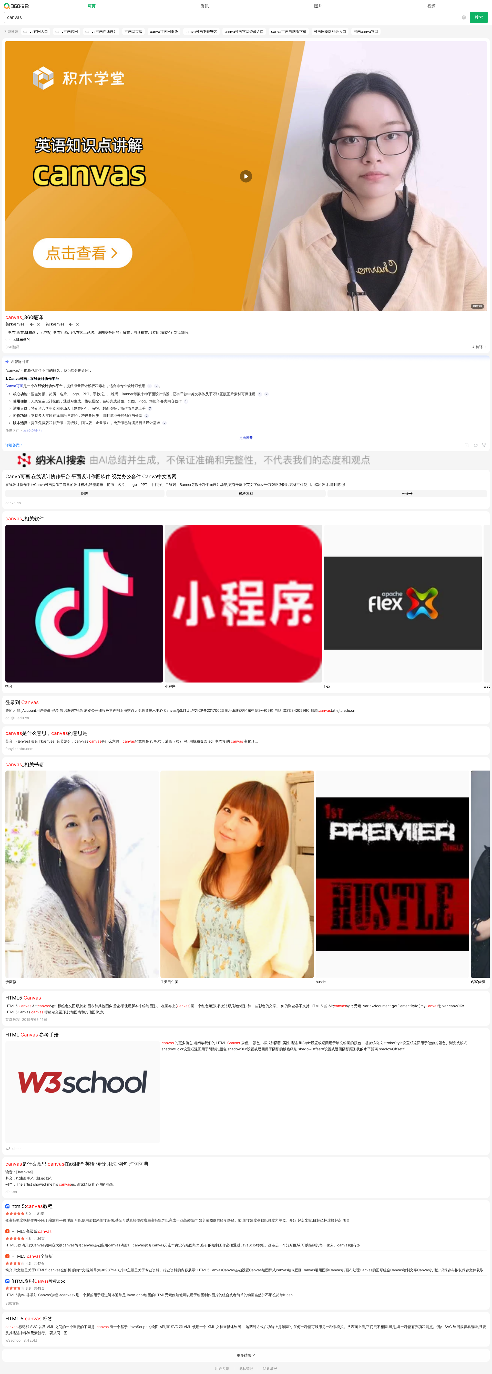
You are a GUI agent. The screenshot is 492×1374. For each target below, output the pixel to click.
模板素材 (246, 493)
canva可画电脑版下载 (288, 31)
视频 (431, 5)
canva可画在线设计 (101, 31)
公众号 (407, 493)
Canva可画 (14, 385)
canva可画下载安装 (201, 31)
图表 (84, 493)
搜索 (479, 17)
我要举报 (270, 1368)
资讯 (205, 5)
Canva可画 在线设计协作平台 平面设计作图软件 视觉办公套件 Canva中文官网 (91, 476)
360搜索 (17, 5)
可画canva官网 (366, 31)
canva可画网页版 (164, 31)
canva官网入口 (35, 31)
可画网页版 (133, 31)
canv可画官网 (66, 31)
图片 (318, 5)
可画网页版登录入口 (330, 31)
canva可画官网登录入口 (244, 31)
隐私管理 (246, 1368)
